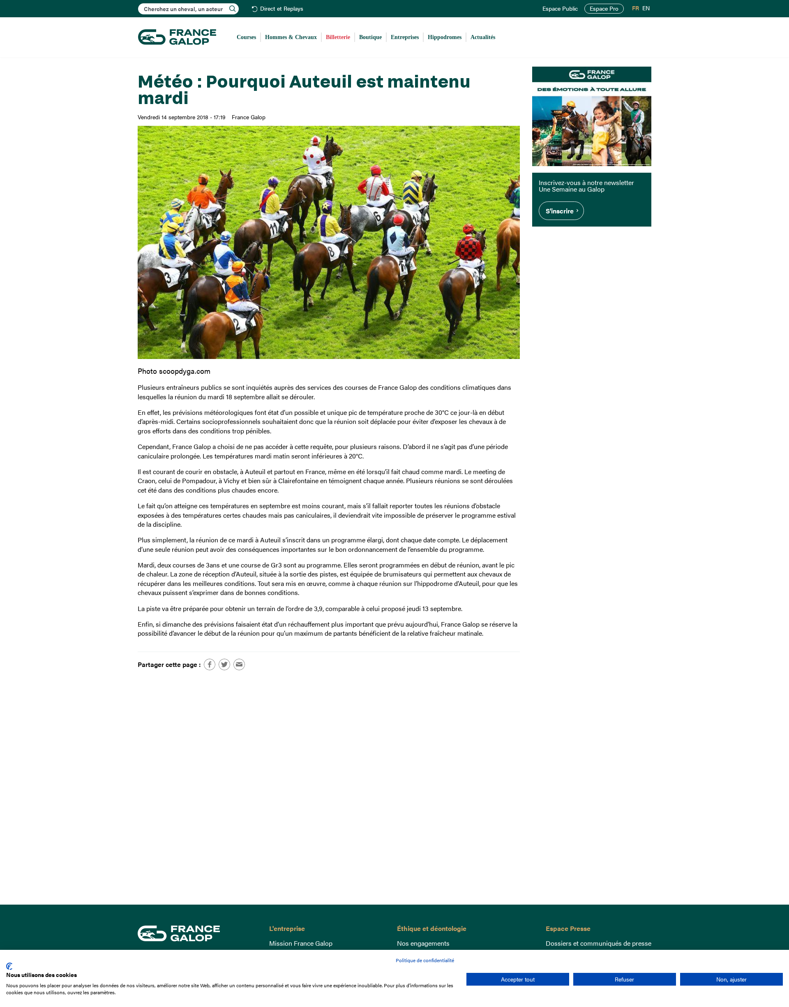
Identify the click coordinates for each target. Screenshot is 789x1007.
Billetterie (338, 37)
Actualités (483, 37)
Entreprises (405, 37)
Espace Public (560, 9)
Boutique (370, 37)
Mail (239, 664)
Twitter (224, 664)
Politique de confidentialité (425, 960)
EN (646, 8)
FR (635, 8)
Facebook (209, 664)
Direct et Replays (281, 9)
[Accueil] (177, 37)
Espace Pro (604, 8)
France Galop (197, 933)
